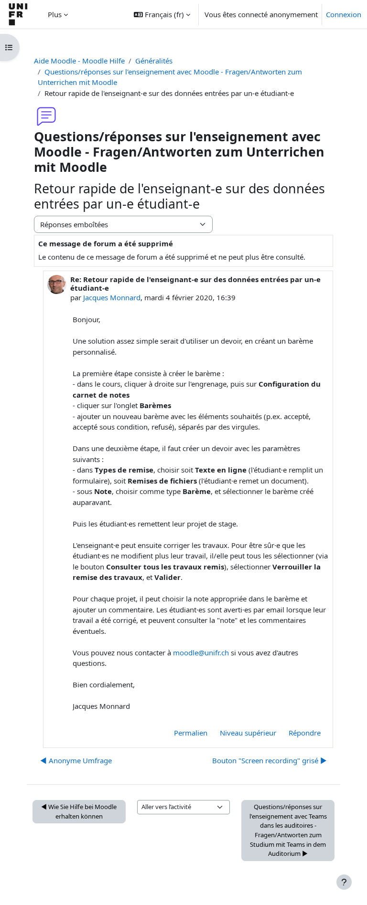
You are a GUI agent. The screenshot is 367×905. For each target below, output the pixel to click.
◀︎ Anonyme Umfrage (76, 760)
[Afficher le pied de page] (344, 882)
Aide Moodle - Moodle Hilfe (79, 60)
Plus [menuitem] (55, 14)
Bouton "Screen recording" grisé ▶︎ (269, 760)
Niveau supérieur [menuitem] (248, 732)
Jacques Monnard (111, 297)
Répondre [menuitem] (305, 732)
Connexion (343, 14)
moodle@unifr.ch (201, 652)
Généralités (154, 60)
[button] (162, 14)
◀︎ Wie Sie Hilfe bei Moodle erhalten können (79, 811)
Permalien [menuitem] (190, 732)
